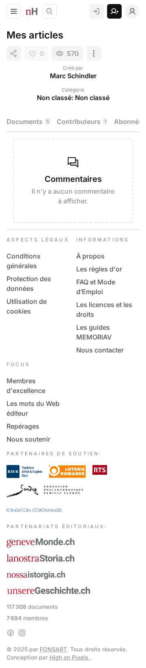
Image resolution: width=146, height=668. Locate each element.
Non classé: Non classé (73, 98)
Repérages (22, 426)
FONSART (53, 649)
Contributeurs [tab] (81, 121)
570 (73, 53)
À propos (90, 256)
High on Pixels (69, 657)
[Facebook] (10, 633)
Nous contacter (100, 350)
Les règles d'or (99, 269)
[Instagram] (22, 633)
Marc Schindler (73, 76)
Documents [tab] (27, 121)
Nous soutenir (28, 439)
